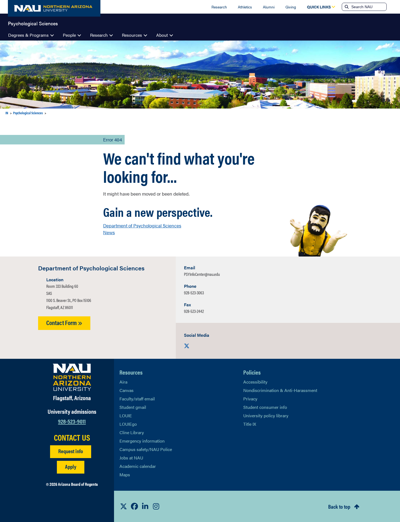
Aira (123, 381)
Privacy (250, 398)
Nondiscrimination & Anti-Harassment (280, 390)
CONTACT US (72, 437)
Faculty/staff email (137, 398)
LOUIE (125, 415)
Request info (70, 451)
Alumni (269, 7)
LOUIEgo (128, 424)
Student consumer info (265, 407)
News (109, 232)
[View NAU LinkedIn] (145, 506)
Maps (124, 474)
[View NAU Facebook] (134, 506)
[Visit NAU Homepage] (72, 377)
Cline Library (131, 432)
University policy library (265, 415)
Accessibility (255, 381)
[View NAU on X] (123, 506)
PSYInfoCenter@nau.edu (202, 274)
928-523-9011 (72, 421)
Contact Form (62, 322)
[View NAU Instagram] (156, 506)
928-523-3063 (194, 292)
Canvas (126, 390)
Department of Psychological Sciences (142, 225)
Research (219, 7)
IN (6, 112)
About (162, 35)
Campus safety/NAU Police (145, 449)
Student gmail (132, 407)
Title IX (249, 424)
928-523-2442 (194, 311)
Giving (290, 7)
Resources (132, 35)
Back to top (339, 506)
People (69, 35)
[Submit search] (346, 7)
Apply (70, 466)
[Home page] (54, 8)
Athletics (245, 7)
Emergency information (142, 440)
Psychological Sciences (33, 23)
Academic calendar (137, 466)
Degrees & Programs (28, 35)
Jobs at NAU (131, 457)
